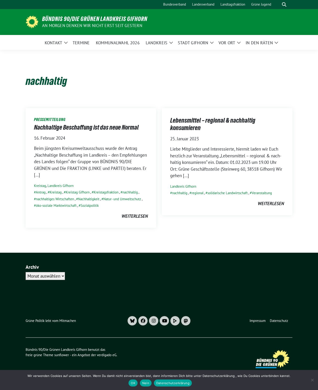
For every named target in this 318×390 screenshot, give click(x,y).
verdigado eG (106, 355)
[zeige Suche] (284, 4)
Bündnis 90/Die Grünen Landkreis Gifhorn (94, 18)
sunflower (61, 355)
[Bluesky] (132, 320)
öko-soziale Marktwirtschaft (56, 205)
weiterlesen (135, 216)
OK (133, 383)
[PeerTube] (175, 320)
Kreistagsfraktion (106, 192)
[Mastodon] (185, 320)
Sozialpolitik (90, 205)
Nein (145, 383)
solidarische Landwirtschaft (227, 193)
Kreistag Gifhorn (78, 192)
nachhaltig (130, 192)
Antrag (41, 192)
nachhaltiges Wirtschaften (55, 199)
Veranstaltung (262, 193)
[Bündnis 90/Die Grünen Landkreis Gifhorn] (32, 21)
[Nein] (312, 380)
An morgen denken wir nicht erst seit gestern (92, 25)
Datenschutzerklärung (172, 383)
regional (197, 193)
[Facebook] (143, 320)
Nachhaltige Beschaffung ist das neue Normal (86, 127)
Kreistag (40, 185)
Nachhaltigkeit (88, 199)
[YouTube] (164, 320)
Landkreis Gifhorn (60, 185)
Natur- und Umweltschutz (122, 199)
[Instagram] (153, 320)
